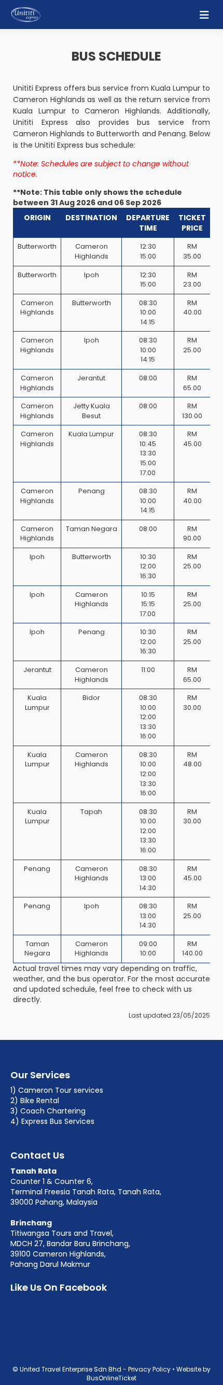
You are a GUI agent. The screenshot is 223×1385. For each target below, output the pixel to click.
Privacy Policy (149, 1369)
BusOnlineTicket (111, 1378)
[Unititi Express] (25, 14)
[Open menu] (204, 14)
